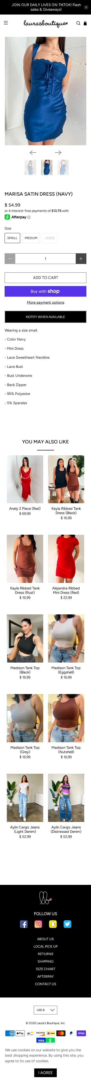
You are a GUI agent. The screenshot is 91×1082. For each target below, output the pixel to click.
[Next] (58, 152)
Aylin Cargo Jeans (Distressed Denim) (66, 829)
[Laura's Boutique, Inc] (45, 23)
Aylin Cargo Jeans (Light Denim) (25, 829)
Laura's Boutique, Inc (51, 1023)
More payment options (45, 302)
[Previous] (32, 152)
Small (12, 238)
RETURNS (45, 954)
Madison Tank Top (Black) (25, 670)
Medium (31, 238)
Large (50, 238)
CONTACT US (45, 984)
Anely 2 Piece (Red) (25, 508)
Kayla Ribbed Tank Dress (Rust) (25, 590)
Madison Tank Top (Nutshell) (66, 749)
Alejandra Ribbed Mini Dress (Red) (66, 590)
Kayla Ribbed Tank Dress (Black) (66, 510)
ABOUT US (45, 939)
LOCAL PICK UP (45, 946)
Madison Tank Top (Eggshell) (66, 670)
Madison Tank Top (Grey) (25, 749)
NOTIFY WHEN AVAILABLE (45, 317)
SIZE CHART (45, 969)
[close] (86, 7)
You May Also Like (45, 442)
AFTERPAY (45, 976)
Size (8, 228)
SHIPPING (46, 961)
